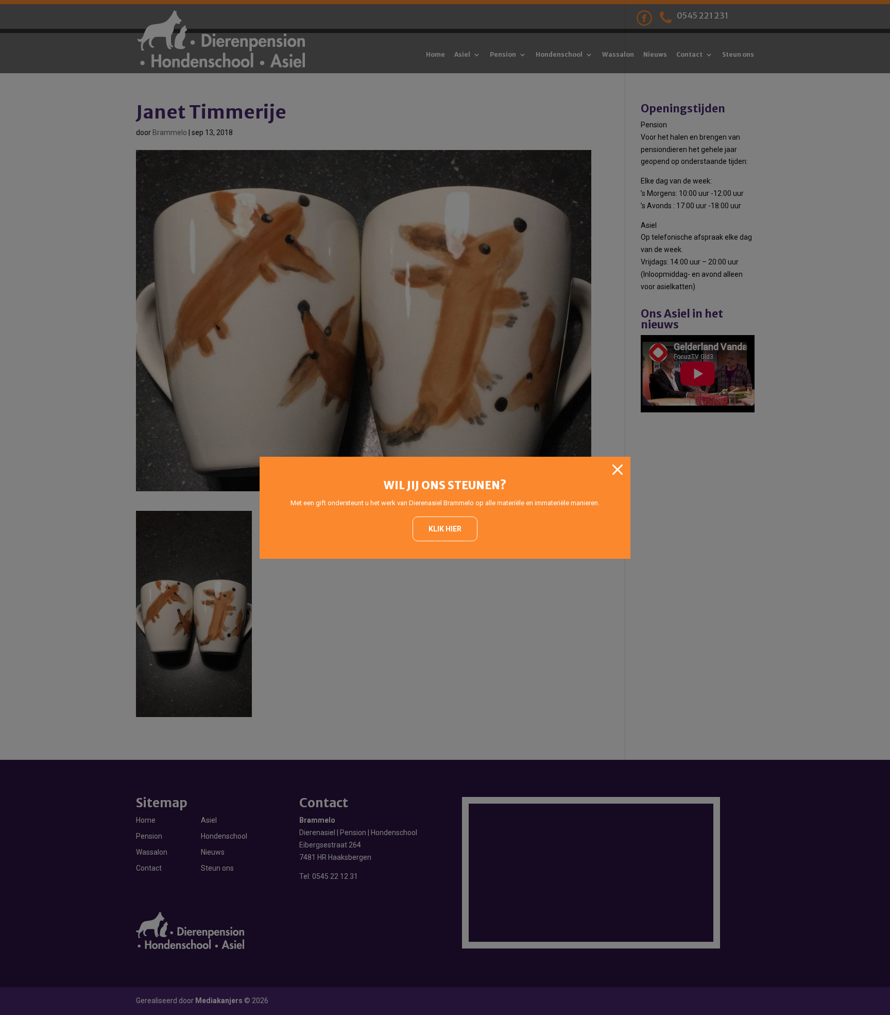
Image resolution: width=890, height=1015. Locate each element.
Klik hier (445, 529)
